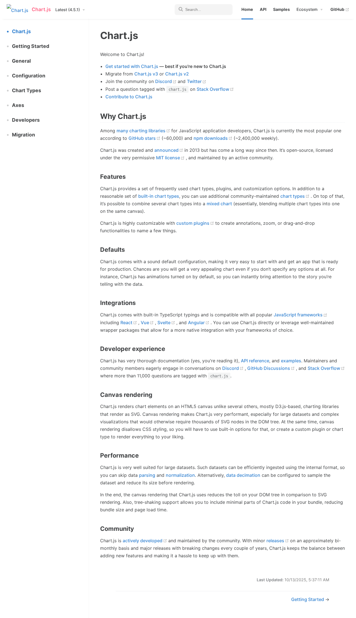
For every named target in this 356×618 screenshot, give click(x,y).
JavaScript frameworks (298, 314)
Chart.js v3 (146, 74)
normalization (180, 475)
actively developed (142, 540)
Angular (196, 322)
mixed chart (219, 203)
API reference (255, 360)
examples (291, 360)
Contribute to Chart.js (128, 96)
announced (166, 150)
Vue (145, 322)
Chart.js (21, 31)
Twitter (194, 81)
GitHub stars (142, 138)
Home (247, 9)
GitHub (339, 9)
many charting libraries (141, 130)
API (263, 9)
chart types (292, 196)
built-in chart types (158, 196)
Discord (163, 81)
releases (275, 540)
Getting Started (308, 599)
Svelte (163, 322)
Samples (281, 9)
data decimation (243, 475)
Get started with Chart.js (131, 66)
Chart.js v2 (177, 74)
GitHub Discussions (268, 368)
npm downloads (211, 138)
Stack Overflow (213, 89)
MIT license (168, 157)
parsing (147, 475)
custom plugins (192, 223)
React (126, 322)
